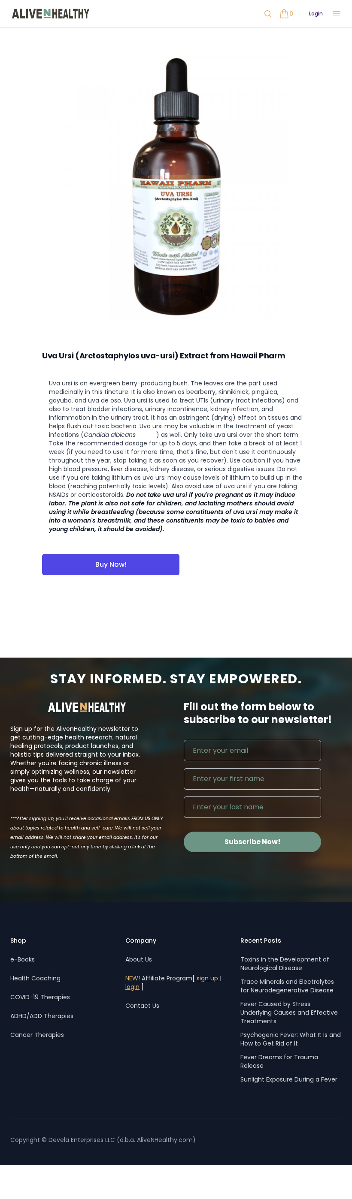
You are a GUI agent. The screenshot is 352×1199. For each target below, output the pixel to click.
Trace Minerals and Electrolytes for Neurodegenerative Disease (287, 986)
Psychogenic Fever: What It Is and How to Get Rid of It (290, 1039)
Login (316, 13)
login (132, 987)
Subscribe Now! (253, 842)
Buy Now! (111, 564)
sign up (207, 978)
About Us (138, 959)
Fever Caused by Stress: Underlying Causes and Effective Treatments (289, 1012)
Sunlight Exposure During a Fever (288, 1079)
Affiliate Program (158, 978)
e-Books (22, 959)
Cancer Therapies (37, 1035)
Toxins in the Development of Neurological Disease (284, 963)
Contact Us (142, 1005)
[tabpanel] (176, 188)
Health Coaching (35, 978)
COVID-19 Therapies (40, 997)
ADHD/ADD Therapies (41, 1016)
